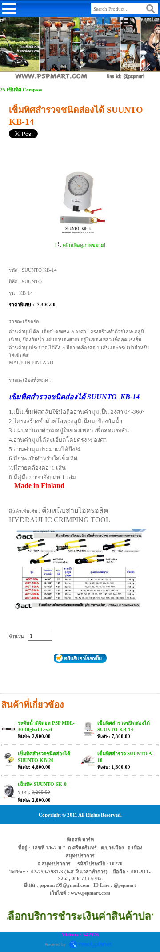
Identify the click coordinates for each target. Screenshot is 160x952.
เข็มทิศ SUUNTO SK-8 (42, 784)
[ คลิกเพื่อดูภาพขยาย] (80, 245)
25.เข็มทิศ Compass (21, 89)
